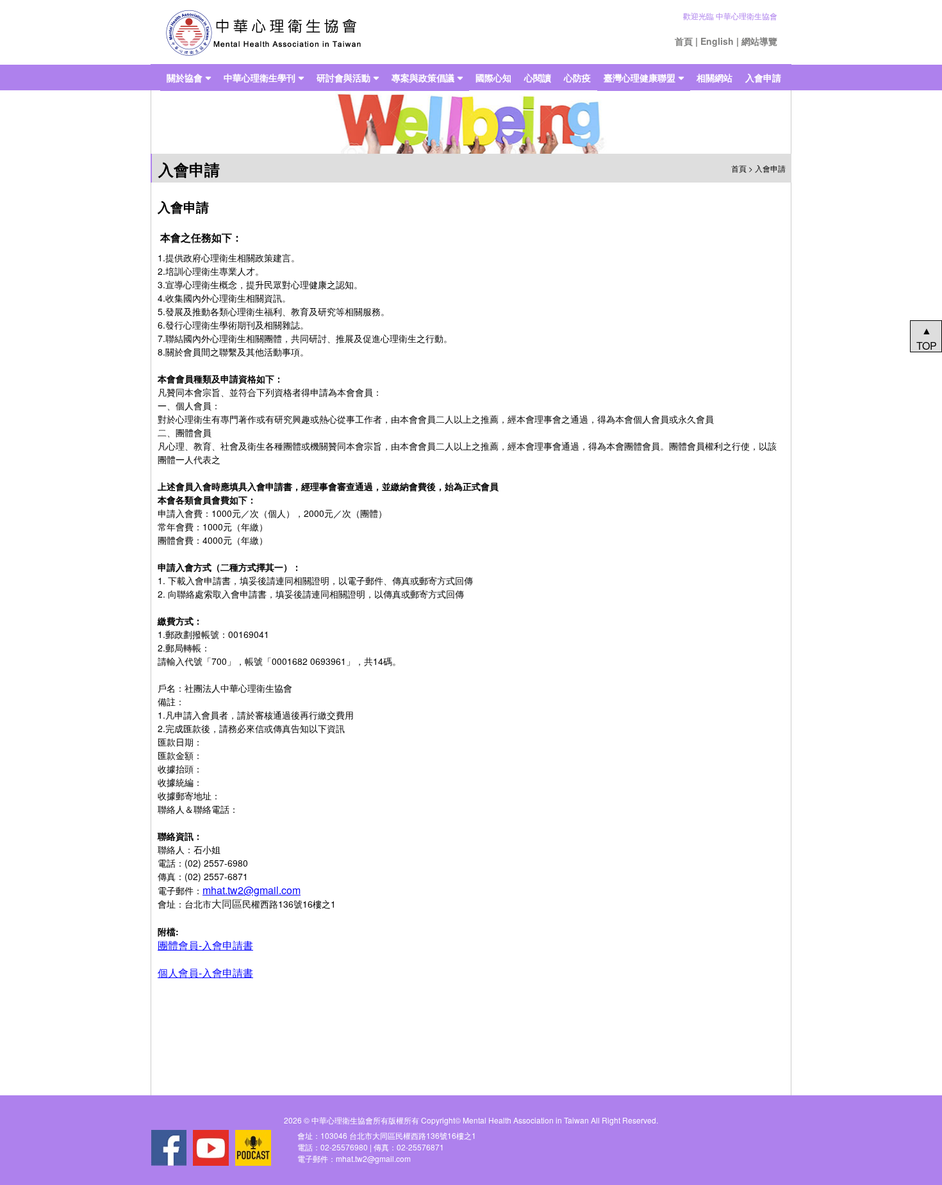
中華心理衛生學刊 (259, 77)
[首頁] (263, 32)
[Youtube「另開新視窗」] (211, 1148)
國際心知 (493, 77)
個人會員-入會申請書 (205, 972)
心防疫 (577, 77)
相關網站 (714, 77)
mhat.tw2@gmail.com (251, 890)
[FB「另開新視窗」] (168, 1148)
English (717, 41)
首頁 (684, 41)
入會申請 (763, 77)
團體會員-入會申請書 (205, 945)
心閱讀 (537, 77)
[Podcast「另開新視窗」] (253, 1148)
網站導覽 (759, 41)
